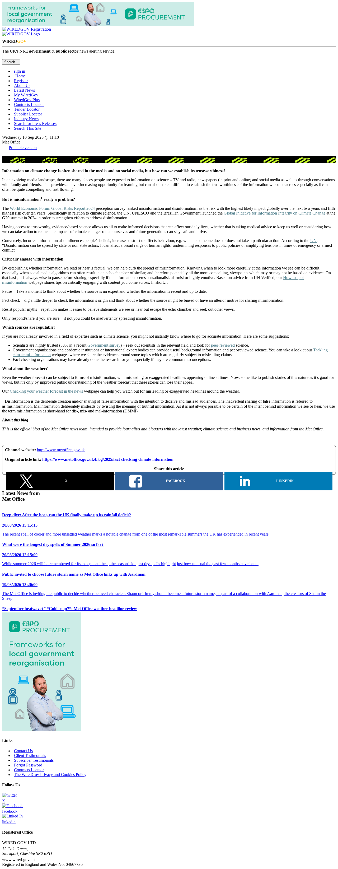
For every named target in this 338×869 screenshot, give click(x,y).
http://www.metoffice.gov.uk (61, 450)
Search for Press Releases (35, 123)
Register (21, 80)
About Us (22, 85)
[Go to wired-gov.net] (21, 34)
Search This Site (27, 128)
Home (20, 76)
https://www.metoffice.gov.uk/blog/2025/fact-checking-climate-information (107, 459)
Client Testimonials (30, 755)
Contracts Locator (29, 104)
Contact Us (23, 751)
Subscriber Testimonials (34, 760)
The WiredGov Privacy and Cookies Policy (50, 774)
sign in (19, 71)
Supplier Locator (28, 114)
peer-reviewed (223, 345)
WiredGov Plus (27, 99)
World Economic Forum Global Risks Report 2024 (52, 208)
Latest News (24, 90)
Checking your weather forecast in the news (46, 391)
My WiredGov (26, 95)
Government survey (103, 345)
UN (313, 240)
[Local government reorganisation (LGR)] (41, 730)
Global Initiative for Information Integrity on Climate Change (274, 213)
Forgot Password (28, 765)
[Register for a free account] (26, 29)
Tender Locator (27, 109)
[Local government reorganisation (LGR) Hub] (98, 24)
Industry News (26, 119)
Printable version (23, 147)
